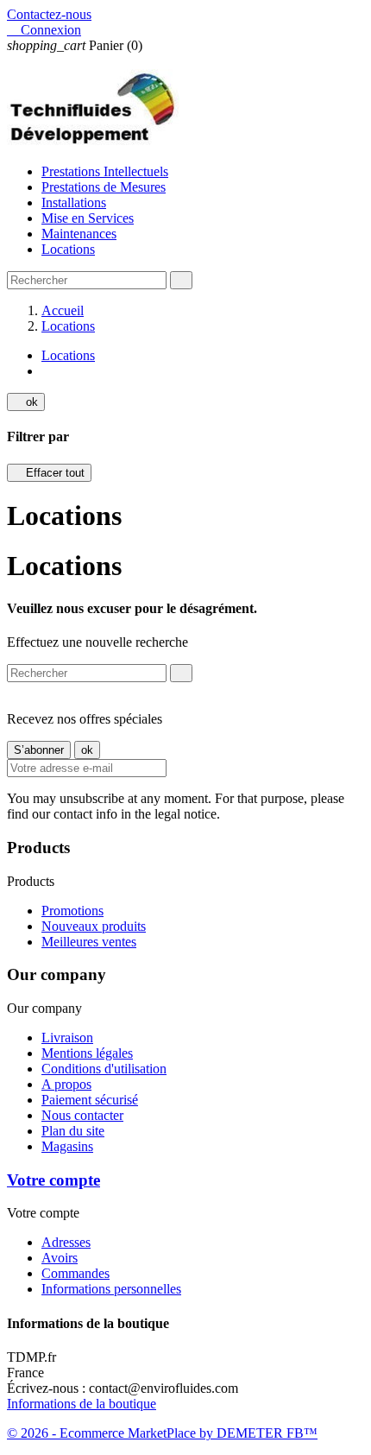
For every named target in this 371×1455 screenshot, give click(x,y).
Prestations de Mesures (103, 187)
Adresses (66, 1242)
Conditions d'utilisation (104, 1068)
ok (26, 401)
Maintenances (78, 233)
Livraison (67, 1037)
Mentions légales (87, 1053)
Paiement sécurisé (89, 1099)
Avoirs (59, 1257)
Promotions (72, 910)
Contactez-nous (49, 14)
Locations (68, 249)
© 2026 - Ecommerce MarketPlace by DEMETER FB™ (162, 1433)
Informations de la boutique (81, 1403)
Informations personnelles (111, 1288)
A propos (66, 1084)
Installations (73, 202)
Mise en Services (87, 218)
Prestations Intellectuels (104, 171)
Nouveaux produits (93, 926)
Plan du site (72, 1130)
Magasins (67, 1146)
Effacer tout (49, 472)
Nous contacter (82, 1115)
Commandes (75, 1273)
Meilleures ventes (88, 941)
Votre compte (53, 1180)
